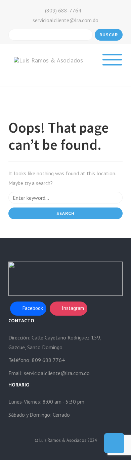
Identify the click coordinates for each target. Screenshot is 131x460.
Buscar (108, 35)
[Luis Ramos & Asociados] (48, 60)
